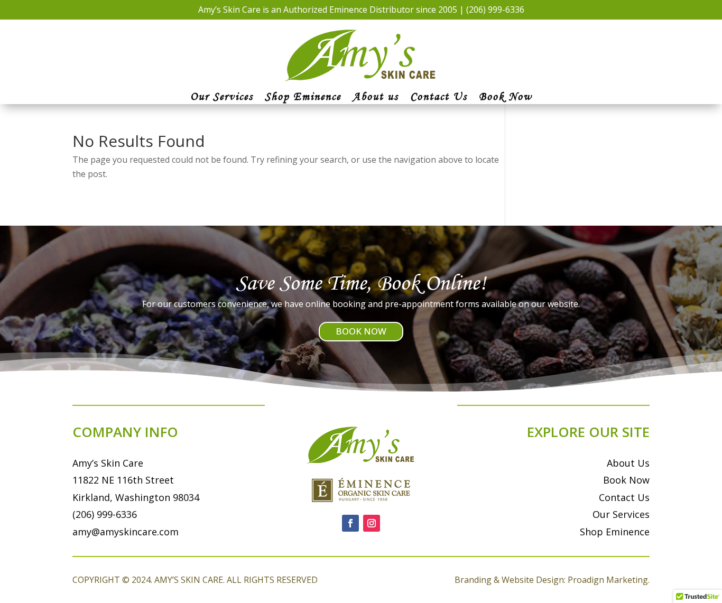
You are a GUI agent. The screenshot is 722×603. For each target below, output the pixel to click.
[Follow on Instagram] (371, 523)
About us (376, 97)
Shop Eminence (303, 97)
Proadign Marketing (608, 580)
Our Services (221, 97)
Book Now (505, 97)
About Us (628, 463)
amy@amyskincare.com (125, 531)
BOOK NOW (361, 331)
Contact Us (438, 97)
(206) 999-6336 (495, 9)
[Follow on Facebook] (350, 523)
